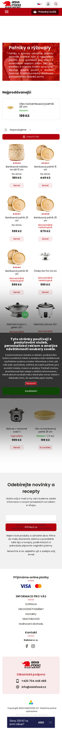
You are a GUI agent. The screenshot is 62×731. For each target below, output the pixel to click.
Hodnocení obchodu (31, 623)
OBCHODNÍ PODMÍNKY (31, 609)
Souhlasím (31, 391)
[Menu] (6, 11)
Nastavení (31, 383)
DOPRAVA (31, 604)
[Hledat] (56, 4)
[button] (38, 115)
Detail (17, 185)
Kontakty (31, 614)
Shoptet (26, 715)
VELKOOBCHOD (31, 619)
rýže (33, 56)
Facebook (27, 646)
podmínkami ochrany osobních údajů (31, 528)
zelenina (26, 66)
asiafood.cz (33, 646)
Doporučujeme (18, 129)
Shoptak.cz (43, 715)
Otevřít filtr (32, 136)
